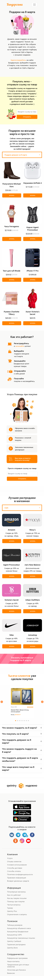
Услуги (9, 858)
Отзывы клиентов (14, 861)
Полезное (12, 921)
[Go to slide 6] (24, 720)
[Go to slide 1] (15, 720)
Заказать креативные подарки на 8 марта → (22, 659)
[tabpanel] (22, 246)
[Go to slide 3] (19, 720)
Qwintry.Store (12, 948)
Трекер (10, 908)
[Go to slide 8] (28, 720)
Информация (14, 887)
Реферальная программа (17, 958)
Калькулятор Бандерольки (17, 931)
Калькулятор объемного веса (19, 928)
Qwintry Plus (12, 911)
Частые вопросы (13, 905)
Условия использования (17, 865)
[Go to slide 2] (17, 720)
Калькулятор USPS (14, 935)
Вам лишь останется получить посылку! (22, 459)
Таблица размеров (14, 925)
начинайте (19, 346)
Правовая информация (16, 878)
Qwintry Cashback (14, 941)
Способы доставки (14, 868)
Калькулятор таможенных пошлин (21, 938)
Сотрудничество (15, 954)
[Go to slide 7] (26, 720)
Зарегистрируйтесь (18, 60)
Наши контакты (13, 961)
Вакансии (11, 973)
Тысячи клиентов (19, 675)
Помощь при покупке (16, 901)
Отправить (27, 117)
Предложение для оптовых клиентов (18, 965)
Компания (12, 854)
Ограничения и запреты (17, 914)
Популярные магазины (16, 892)
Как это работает (14, 895)
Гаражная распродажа (16, 944)
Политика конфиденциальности (20, 874)
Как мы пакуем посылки (17, 898)
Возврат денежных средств (18, 881)
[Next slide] (42, 702)
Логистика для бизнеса (16, 970)
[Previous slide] (2, 702)
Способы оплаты (14, 871)
